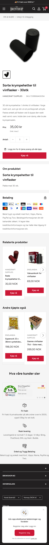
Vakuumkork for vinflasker (34, 274)
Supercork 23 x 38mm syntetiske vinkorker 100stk (13, 340)
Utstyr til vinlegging (25, 17)
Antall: (5, 139)
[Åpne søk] (33, 8)
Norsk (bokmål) (9, 497)
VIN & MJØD (8, 17)
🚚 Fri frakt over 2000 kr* (24, 2)
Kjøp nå (24, 155)
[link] (24, 390)
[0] (44, 8)
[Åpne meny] (4, 9)
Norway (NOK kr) (30, 497)
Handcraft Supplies (12, 96)
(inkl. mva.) (14, 131)
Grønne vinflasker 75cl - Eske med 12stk (35, 343)
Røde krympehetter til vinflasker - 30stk (13, 278)
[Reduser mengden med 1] (13, 139)
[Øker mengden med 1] (26, 139)
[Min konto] (39, 8)
